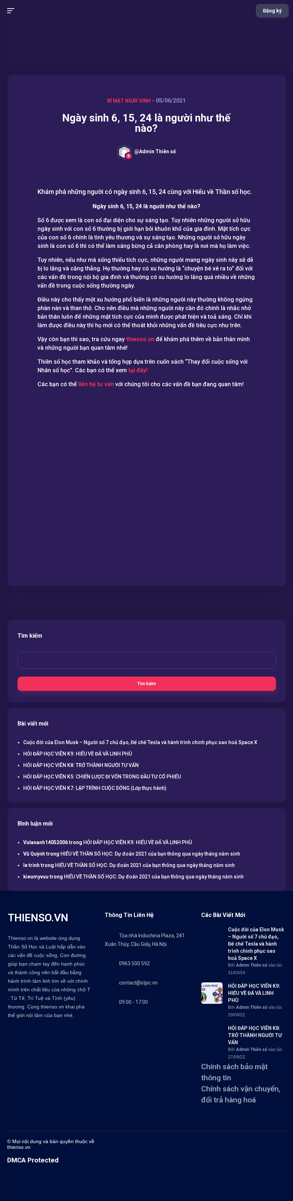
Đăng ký (272, 11)
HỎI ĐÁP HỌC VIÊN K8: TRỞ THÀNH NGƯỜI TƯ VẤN (81, 765)
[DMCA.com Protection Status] (25, 1197)
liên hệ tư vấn (96, 384)
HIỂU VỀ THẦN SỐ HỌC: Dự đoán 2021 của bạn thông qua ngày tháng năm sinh (150, 854)
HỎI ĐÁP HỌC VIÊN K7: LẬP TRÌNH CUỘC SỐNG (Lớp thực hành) (95, 788)
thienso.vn (140, 339)
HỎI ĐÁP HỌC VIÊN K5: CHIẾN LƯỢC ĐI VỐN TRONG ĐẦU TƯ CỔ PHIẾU (102, 776)
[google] (216, 1144)
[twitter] (135, 1144)
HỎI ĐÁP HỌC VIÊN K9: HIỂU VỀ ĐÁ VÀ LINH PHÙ (77, 754)
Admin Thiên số (251, 965)
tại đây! (138, 370)
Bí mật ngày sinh (129, 101)
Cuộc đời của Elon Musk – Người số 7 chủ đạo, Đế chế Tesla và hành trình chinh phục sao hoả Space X (140, 742)
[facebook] (121, 1144)
